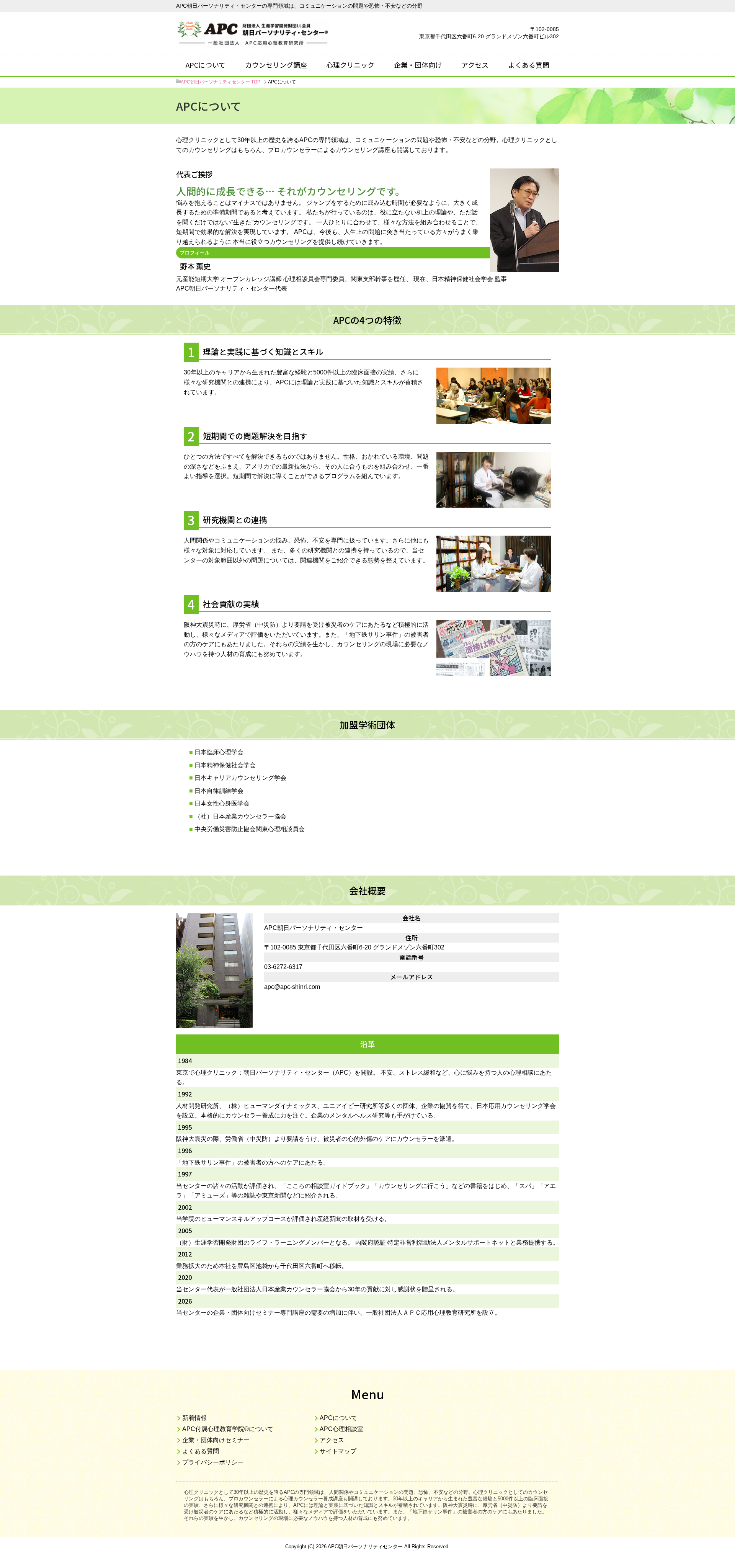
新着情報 (194, 1418)
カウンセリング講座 (276, 65)
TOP (220, 82)
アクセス (474, 65)
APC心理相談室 (341, 1429)
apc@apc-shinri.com (292, 987)
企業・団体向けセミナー (216, 1440)
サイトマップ (338, 1451)
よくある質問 (528, 65)
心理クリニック (350, 65)
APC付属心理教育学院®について (227, 1429)
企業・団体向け (418, 65)
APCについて (205, 65)
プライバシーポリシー (212, 1462)
